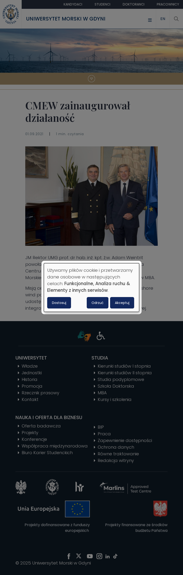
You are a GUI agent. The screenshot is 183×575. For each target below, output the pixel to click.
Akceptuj (122, 302)
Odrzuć (98, 302)
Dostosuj (59, 302)
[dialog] (91, 287)
